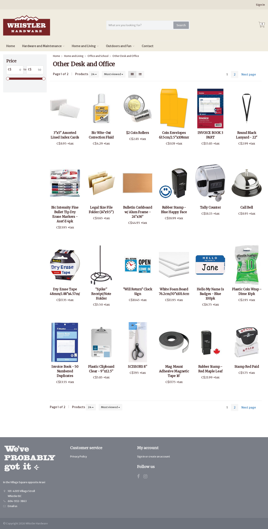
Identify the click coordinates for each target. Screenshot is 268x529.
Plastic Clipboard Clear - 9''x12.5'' (101, 369)
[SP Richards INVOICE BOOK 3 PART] (210, 108)
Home (10, 46)
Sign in (260, 4)
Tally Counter (210, 207)
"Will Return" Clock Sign (137, 291)
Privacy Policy (78, 456)
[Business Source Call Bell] (247, 183)
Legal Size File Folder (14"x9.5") (101, 209)
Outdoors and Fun (118, 46)
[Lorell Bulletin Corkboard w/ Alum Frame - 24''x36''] (138, 183)
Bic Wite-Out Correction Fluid (101, 135)
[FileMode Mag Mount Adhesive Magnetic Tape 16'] (174, 342)
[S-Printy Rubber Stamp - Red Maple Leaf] (210, 342)
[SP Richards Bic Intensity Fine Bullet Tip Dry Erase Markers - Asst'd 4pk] (65, 183)
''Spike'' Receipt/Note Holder (101, 293)
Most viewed (112, 74)
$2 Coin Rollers (137, 133)
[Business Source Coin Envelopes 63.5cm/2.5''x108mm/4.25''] (174, 108)
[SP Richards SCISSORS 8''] (138, 342)
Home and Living (84, 46)
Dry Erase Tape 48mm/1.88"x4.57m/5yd (65, 291)
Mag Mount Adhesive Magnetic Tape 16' (174, 371)
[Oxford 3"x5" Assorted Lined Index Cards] (65, 108)
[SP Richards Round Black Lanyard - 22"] (247, 108)
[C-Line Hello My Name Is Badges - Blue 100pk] (210, 265)
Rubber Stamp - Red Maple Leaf (210, 369)
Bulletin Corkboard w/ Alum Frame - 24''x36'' (137, 212)
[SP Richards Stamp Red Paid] (247, 342)
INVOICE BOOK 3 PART (210, 135)
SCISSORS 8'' (137, 367)
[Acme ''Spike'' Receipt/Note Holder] (101, 265)
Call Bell (246, 207)
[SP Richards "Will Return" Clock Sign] (138, 265)
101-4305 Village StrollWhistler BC (21, 493)
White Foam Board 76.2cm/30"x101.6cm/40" (174, 291)
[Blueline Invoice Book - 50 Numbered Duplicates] (65, 342)
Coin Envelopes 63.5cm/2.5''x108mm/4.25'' (174, 135)
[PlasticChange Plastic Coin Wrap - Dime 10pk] (247, 265)
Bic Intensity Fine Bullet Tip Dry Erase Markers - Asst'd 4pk (65, 214)
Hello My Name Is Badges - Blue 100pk (210, 293)
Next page (248, 74)
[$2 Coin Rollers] (138, 108)
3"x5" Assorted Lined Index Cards (65, 135)
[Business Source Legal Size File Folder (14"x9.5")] (101, 183)
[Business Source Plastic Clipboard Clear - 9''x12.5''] (101, 342)
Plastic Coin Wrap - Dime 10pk (246, 291)
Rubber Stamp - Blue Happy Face (174, 209)
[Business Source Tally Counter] (210, 183)
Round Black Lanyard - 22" (246, 135)
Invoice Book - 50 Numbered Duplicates (65, 371)
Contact (147, 46)
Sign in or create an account (153, 456)
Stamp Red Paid (246, 367)
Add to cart (63, 153)
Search (181, 25)
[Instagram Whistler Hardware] (147, 477)
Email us (12, 506)
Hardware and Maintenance (42, 46)
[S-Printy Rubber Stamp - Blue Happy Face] (174, 183)
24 (93, 74)
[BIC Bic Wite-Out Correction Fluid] (101, 108)
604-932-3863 (17, 501)
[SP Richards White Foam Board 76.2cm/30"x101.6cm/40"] (174, 265)
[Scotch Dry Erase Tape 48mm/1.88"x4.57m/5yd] (65, 265)
